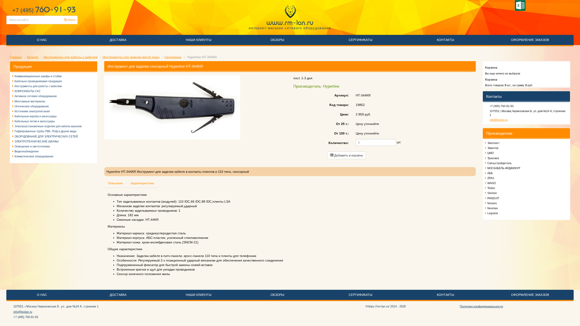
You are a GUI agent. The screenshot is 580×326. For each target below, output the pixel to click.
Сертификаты (360, 40)
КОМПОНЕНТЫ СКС (27, 91)
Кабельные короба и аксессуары (35, 116)
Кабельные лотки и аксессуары (34, 121)
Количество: (339, 143)
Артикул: (341, 95)
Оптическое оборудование (31, 106)
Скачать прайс (521, 5)
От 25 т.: (342, 124)
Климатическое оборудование (33, 156)
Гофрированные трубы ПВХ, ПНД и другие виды (45, 131)
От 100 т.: (341, 133)
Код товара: (339, 105)
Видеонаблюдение (26, 151)
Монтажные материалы (29, 101)
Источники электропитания (32, 111)
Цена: (344, 114)
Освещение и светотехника (32, 146)
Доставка (118, 40)
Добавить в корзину (348, 155)
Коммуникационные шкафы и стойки (38, 76)
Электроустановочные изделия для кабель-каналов (48, 126)
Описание (115, 183)
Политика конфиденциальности (481, 306)
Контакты (445, 40)
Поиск (71, 20)
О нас (42, 40)
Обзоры (277, 40)
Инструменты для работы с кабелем (38, 86)
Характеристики (142, 183)
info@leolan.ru (499, 120)
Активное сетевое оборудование (35, 96)
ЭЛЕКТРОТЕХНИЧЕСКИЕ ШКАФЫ (36, 141)
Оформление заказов (530, 40)
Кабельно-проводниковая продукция (38, 81)
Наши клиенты (198, 40)
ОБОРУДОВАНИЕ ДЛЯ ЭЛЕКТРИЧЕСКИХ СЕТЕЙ (46, 136)
